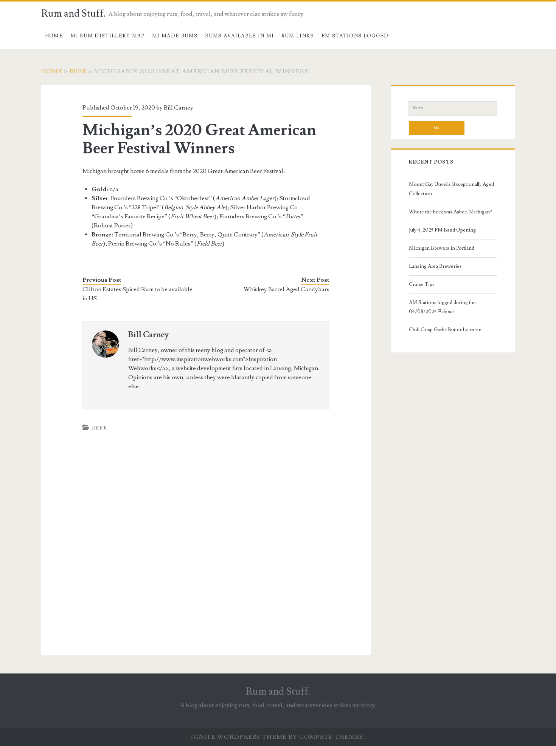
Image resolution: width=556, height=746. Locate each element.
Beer (78, 71)
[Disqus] (205, 549)
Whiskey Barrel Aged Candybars (286, 289)
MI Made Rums (175, 36)
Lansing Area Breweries (435, 266)
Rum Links (297, 36)
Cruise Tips (422, 284)
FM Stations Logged (354, 36)
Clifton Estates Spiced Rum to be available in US (137, 294)
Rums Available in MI (239, 36)
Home (54, 36)
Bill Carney (148, 335)
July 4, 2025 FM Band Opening (442, 230)
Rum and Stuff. (73, 13)
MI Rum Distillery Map (107, 36)
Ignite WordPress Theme (239, 737)
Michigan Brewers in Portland (441, 248)
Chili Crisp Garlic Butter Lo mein (445, 330)
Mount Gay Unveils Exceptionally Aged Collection (451, 188)
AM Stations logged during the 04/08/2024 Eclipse (442, 307)
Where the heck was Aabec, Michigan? (450, 212)
